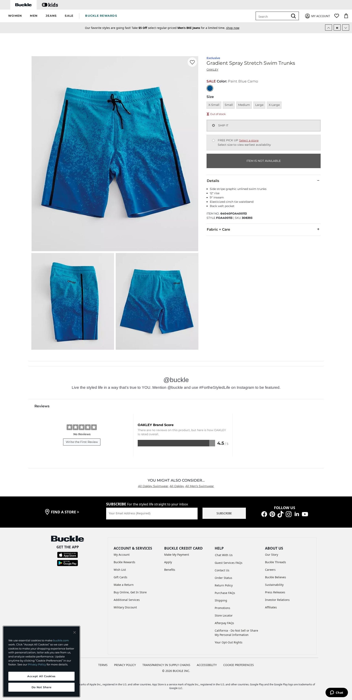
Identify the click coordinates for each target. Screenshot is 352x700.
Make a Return (124, 585)
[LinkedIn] (297, 514)
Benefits (169, 570)
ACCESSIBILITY (207, 665)
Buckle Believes (275, 577)
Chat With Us (224, 555)
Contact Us (222, 570)
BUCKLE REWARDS (101, 16)
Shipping (221, 600)
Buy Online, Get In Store (130, 592)
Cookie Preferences (238, 665)
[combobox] (275, 16)
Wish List (120, 570)
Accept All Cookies (41, 676)
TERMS (103, 665)
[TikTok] (280, 514)
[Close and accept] (74, 632)
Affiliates (271, 607)
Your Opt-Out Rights (228, 642)
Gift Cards (120, 577)
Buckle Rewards (124, 562)
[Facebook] (264, 514)
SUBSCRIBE (224, 513)
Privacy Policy (37, 664)
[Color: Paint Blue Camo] (210, 88)
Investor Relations (277, 600)
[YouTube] (305, 514)
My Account (122, 554)
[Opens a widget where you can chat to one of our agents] (336, 693)
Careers (270, 570)
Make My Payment (176, 554)
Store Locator (224, 615)
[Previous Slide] (328, 27)
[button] (15, 16)
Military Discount (125, 607)
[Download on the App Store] (67, 554)
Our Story (271, 554)
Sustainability (274, 585)
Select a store (248, 140)
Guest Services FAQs (228, 563)
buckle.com (61, 640)
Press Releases (275, 592)
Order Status (223, 578)
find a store (65, 511)
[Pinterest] (272, 514)
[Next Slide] (345, 27)
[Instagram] (289, 514)
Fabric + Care (218, 229)
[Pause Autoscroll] (337, 27)
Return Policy (224, 585)
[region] (41, 661)
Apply (168, 562)
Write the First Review (82, 442)
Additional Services (127, 600)
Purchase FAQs (225, 593)
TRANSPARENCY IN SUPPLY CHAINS (166, 665)
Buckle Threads (275, 562)
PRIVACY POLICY (125, 665)
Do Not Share (42, 687)
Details (213, 181)
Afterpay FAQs (224, 623)
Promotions (222, 608)
